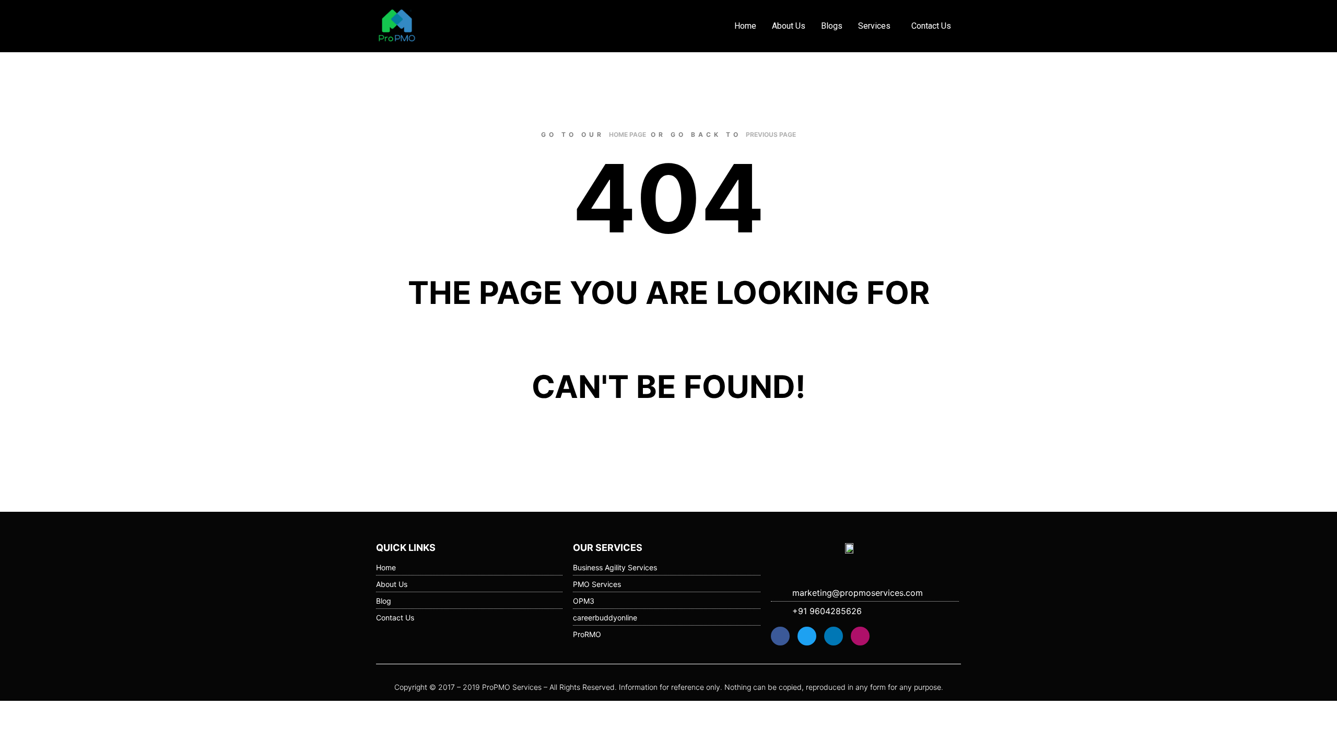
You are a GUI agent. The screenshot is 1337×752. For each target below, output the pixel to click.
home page (627, 134)
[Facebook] (780, 636)
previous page (771, 134)
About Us (788, 26)
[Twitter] (806, 636)
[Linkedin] (833, 636)
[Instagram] (860, 636)
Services (874, 26)
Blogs (831, 26)
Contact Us (931, 26)
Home (745, 26)
